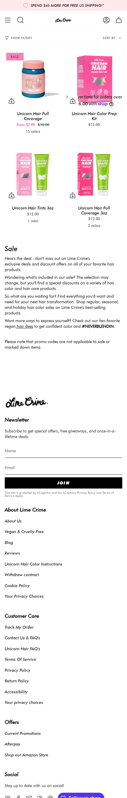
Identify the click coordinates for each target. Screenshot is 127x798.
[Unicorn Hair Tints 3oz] (33, 174)
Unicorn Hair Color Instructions (33, 564)
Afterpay (12, 744)
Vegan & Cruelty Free (24, 531)
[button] (20, 20)
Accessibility (16, 691)
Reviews (12, 553)
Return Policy (17, 681)
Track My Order (19, 627)
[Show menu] (8, 20)
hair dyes (25, 326)
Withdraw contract (22, 574)
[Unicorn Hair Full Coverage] (33, 79)
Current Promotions (23, 733)
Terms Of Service (20, 659)
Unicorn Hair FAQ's (22, 648)
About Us (13, 521)
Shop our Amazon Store (26, 755)
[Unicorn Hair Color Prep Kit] (94, 79)
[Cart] (119, 20)
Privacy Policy (86, 493)
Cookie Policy (17, 585)
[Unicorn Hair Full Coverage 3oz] (94, 174)
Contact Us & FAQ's (22, 637)
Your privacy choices (24, 702)
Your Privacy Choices (24, 596)
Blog (9, 542)
